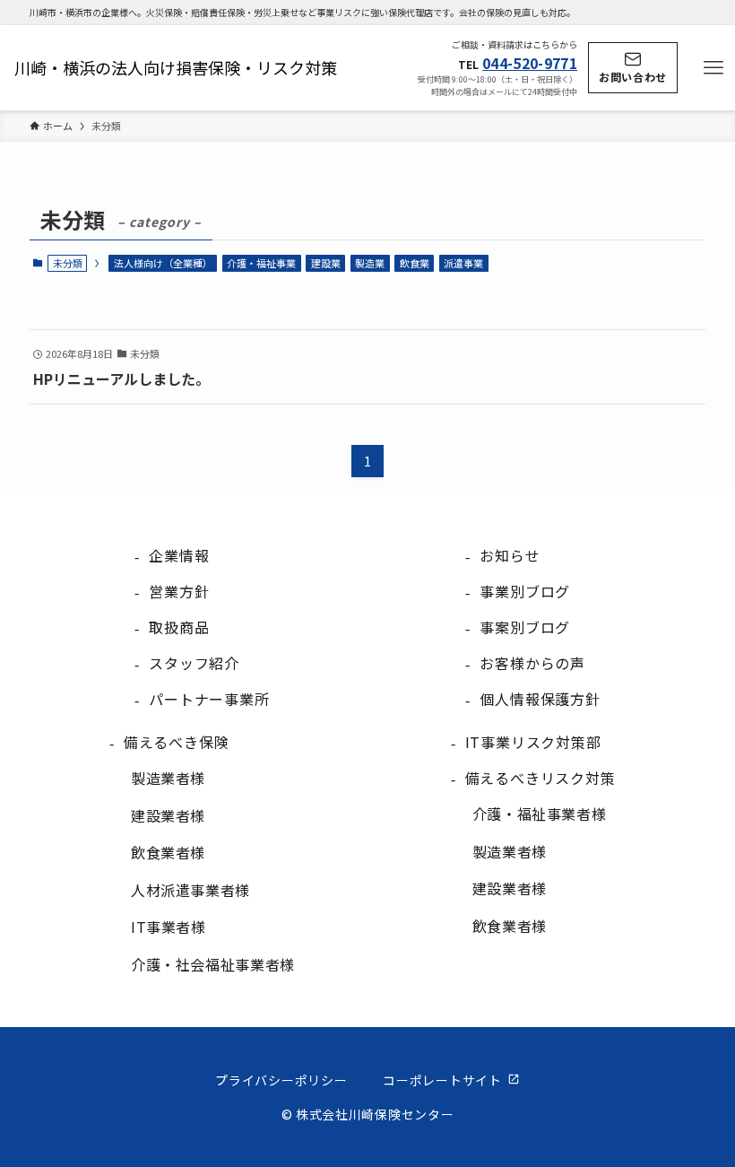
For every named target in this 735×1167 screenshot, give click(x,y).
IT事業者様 (168, 926)
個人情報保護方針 (540, 699)
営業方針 (179, 591)
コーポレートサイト (442, 1080)
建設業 (326, 263)
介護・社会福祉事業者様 (213, 964)
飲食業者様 (168, 852)
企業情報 (179, 555)
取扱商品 (179, 627)
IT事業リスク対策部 (533, 742)
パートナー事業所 (209, 699)
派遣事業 (463, 263)
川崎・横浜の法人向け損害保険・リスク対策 (175, 67)
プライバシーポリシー (281, 1080)
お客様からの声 (532, 663)
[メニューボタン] (713, 68)
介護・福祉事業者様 (539, 813)
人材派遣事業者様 (190, 890)
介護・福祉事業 (261, 263)
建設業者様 (168, 815)
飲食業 (414, 263)
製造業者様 (168, 777)
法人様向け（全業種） (163, 263)
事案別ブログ (525, 627)
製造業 (370, 263)
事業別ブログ (525, 591)
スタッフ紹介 (194, 663)
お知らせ (510, 555)
